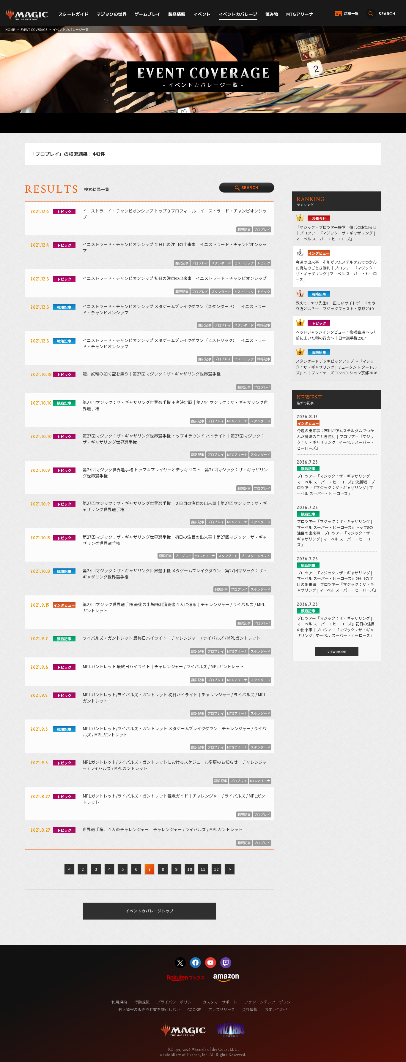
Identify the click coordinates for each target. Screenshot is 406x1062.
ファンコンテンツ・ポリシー (269, 1002)
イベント (202, 14)
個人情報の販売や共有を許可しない (149, 1009)
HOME (10, 29)
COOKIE (194, 1009)
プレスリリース (221, 1009)
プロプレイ (262, 229)
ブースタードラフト (255, 555)
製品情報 (176, 14)
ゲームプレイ (147, 14)
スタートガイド (74, 14)
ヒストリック (244, 263)
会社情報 (249, 1009)
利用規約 (119, 1002)
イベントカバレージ (238, 14)
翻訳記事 (244, 229)
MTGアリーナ (299, 14)
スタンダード (221, 263)
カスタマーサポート (219, 1002)
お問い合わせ (276, 1009)
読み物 (271, 14)
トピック (263, 263)
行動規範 (142, 1002)
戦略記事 (263, 325)
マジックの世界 (112, 14)
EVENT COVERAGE (34, 29)
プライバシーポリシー (176, 1002)
